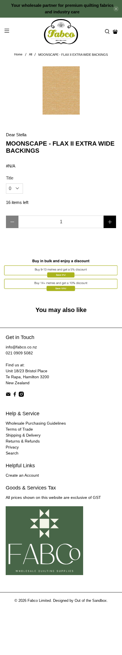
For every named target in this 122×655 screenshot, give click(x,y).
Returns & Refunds (23, 441)
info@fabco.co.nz (21, 347)
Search (12, 453)
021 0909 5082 (19, 353)
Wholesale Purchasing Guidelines (36, 423)
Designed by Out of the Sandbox (80, 601)
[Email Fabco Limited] (8, 395)
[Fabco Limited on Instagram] (21, 395)
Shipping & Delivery (23, 435)
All (30, 54)
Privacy (12, 447)
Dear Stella (16, 134)
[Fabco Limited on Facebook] (14, 395)
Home (18, 54)
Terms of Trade (19, 429)
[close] (116, 9)
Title (9, 177)
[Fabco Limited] (61, 31)
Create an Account (22, 475)
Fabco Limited (39, 601)
